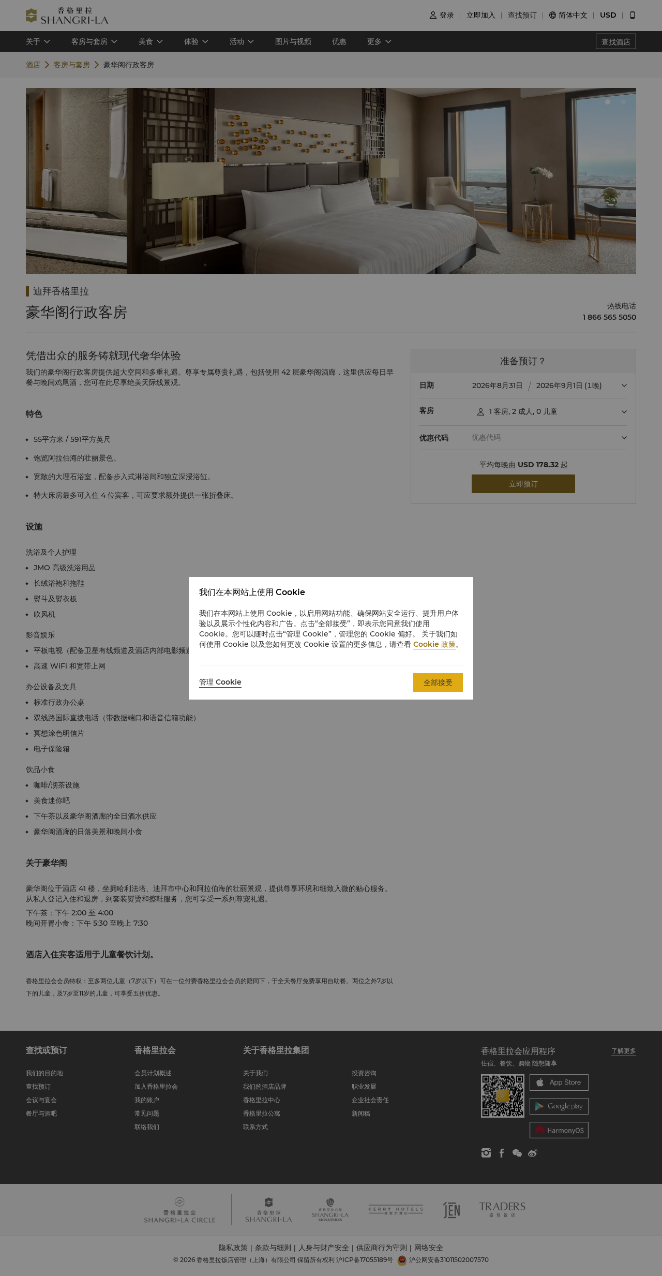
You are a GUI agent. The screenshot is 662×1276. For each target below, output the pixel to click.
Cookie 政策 (434, 644)
